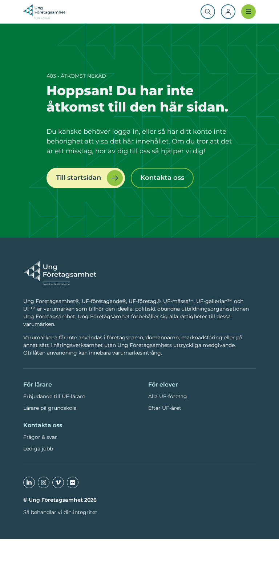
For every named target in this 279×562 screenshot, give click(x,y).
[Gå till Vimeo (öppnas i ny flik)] (58, 482)
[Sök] (208, 11)
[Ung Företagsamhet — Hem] (59, 273)
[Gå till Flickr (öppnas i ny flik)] (72, 482)
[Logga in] (228, 11)
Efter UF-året (164, 408)
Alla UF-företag (167, 396)
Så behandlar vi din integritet (60, 512)
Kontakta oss (162, 178)
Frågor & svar (40, 437)
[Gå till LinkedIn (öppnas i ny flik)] (29, 482)
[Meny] (248, 11)
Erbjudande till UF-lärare (54, 396)
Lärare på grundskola (50, 408)
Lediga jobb (38, 448)
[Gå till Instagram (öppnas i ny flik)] (43, 482)
